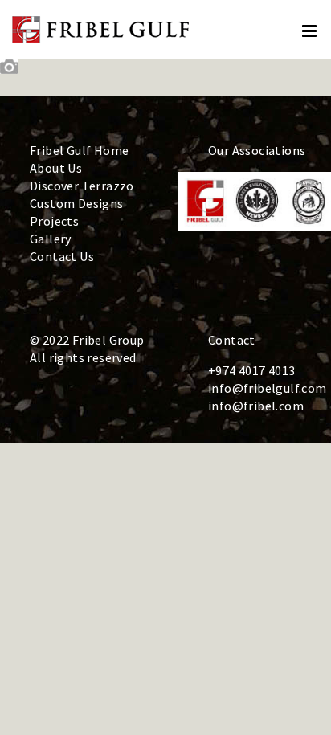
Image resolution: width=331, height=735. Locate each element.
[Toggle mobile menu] (310, 30)
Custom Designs (77, 203)
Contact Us (62, 256)
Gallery (51, 239)
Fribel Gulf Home (79, 150)
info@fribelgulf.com (267, 388)
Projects (54, 221)
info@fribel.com (256, 406)
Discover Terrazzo (82, 186)
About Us (56, 168)
